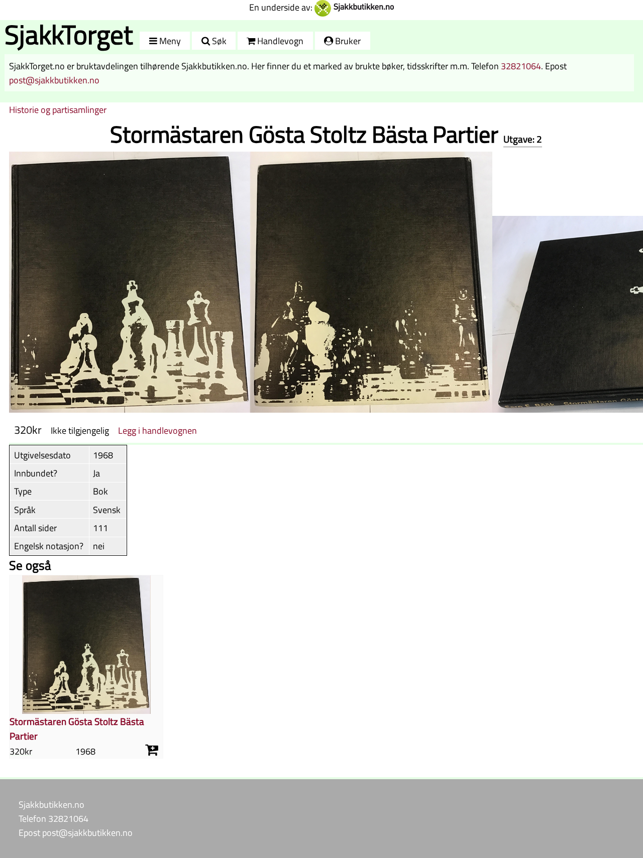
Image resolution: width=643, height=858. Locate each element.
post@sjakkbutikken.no (54, 80)
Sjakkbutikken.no (51, 804)
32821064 (521, 66)
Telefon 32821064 (53, 818)
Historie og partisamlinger (57, 109)
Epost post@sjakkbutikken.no (76, 832)
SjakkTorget (69, 34)
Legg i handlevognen (157, 430)
